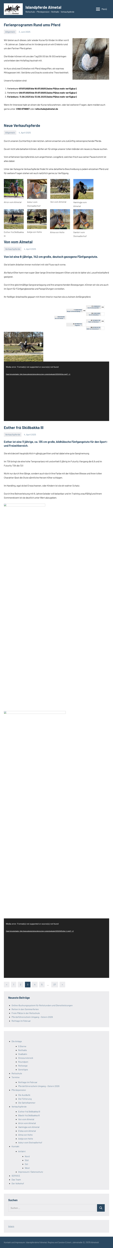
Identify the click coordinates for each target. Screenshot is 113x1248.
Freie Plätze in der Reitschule (26, 1013)
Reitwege (23, 1065)
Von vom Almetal (18, 241)
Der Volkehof (18, 1183)
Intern (11, 1226)
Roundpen (23, 1061)
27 (54, 984)
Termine (16, 1077)
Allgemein (10, 31)
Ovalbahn (22, 1054)
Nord (27, 1156)
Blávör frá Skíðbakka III (29, 1115)
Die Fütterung (25, 1098)
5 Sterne (22, 1046)
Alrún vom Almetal (27, 1123)
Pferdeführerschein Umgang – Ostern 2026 (32, 1017)
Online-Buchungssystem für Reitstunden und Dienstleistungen (42, 1005)
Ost (26, 1164)
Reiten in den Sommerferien (25, 1009)
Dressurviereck (25, 1058)
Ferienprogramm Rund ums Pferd (32, 24)
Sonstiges (23, 1069)
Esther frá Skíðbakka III (23, 427)
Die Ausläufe (24, 1095)
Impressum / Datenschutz (30, 1171)
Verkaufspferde (12, 249)
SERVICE (16, 1175)
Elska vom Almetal (27, 1131)
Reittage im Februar (21, 1020)
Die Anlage (17, 1041)
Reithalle (22, 1050)
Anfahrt (22, 1151)
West (27, 1168)
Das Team (16, 1179)
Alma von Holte (25, 1134)
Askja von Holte (25, 1138)
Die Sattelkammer (26, 1102)
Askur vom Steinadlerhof (30, 1142)
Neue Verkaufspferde (22, 125)
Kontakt (15, 1146)
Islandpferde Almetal (43, 7)
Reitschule (17, 1073)
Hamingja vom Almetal (28, 1127)
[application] (56, 391)
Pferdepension (19, 1090)
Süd (27, 1160)
